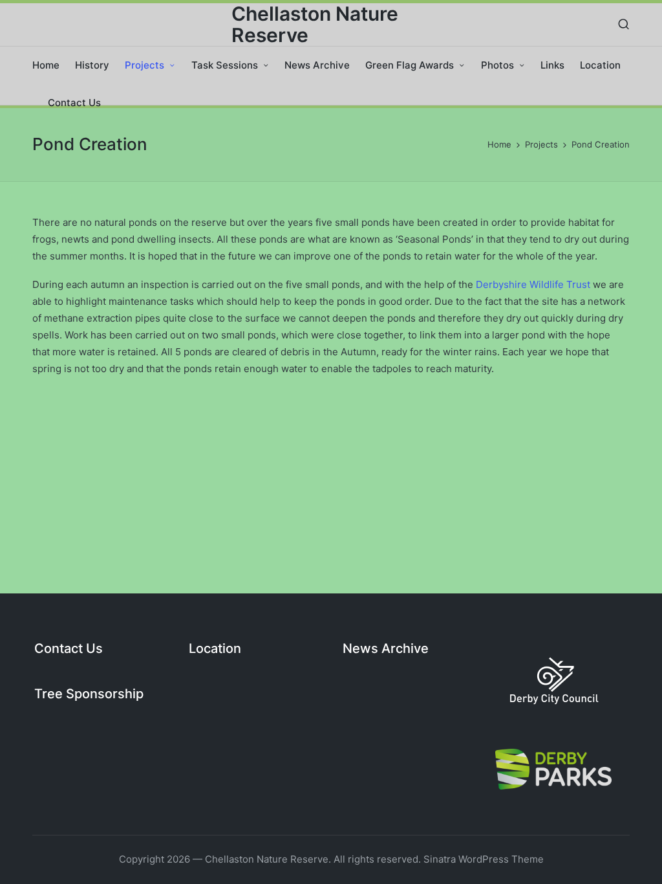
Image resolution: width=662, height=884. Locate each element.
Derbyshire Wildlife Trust (533, 284)
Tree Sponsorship (89, 694)
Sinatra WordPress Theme (483, 859)
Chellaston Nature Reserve (314, 24)
